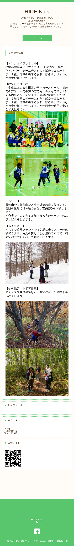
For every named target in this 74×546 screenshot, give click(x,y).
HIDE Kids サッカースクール (28, 541)
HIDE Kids (37, 11)
